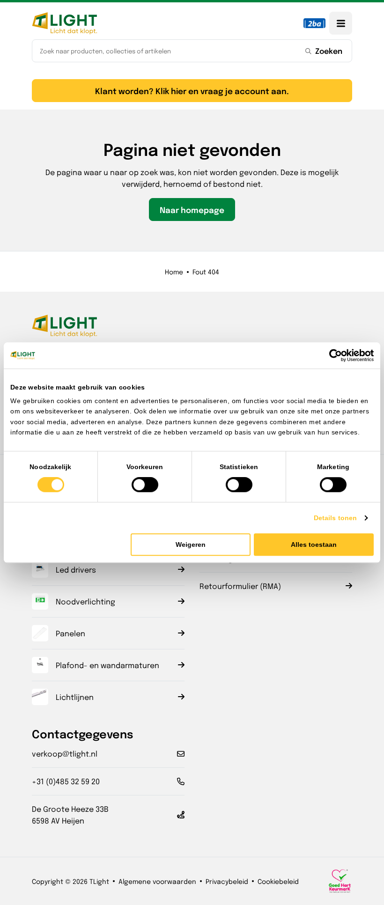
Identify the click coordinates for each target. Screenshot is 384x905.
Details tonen (335, 518)
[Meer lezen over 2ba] (314, 23)
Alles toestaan (314, 544)
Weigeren (191, 544)
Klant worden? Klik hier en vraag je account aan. (192, 90)
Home (174, 271)
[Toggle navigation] (340, 23)
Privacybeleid (227, 881)
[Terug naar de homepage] (64, 23)
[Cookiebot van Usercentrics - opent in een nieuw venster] (333, 355)
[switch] (145, 484)
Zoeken (328, 50)
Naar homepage (192, 209)
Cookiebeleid (278, 881)
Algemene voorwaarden (157, 881)
